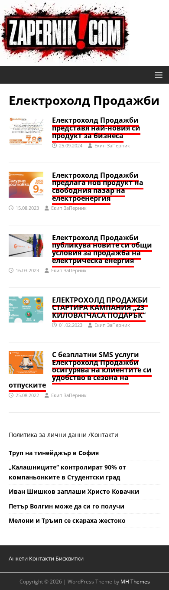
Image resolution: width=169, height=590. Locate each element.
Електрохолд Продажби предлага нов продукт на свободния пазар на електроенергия (97, 186)
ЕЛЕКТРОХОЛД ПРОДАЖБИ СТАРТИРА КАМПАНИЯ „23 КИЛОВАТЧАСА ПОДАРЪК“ (100, 307)
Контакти (104, 434)
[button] (157, 74)
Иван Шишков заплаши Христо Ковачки (74, 491)
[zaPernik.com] (65, 61)
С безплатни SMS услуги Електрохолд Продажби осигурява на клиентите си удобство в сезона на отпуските (80, 370)
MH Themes (135, 581)
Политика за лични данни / (50, 434)
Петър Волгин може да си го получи (66, 506)
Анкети (18, 558)
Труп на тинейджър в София (54, 453)
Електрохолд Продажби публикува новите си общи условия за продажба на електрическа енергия (102, 249)
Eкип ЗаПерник (112, 145)
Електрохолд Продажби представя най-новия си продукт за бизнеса (96, 127)
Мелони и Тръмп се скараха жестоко (67, 520)
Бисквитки (69, 558)
